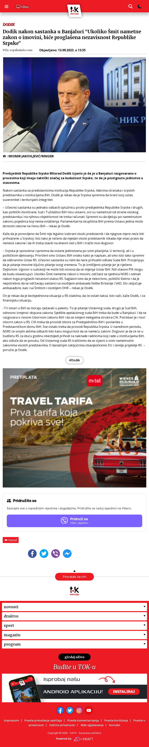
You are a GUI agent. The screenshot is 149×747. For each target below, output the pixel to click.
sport (9, 625)
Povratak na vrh (74, 577)
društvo (11, 616)
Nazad (12, 540)
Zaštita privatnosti (62, 725)
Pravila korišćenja (116, 720)
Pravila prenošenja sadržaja (43, 720)
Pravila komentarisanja (83, 720)
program (12, 644)
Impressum (11, 720)
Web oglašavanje (92, 725)
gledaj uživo (74, 657)
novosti (11, 607)
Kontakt (114, 725)
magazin (12, 635)
